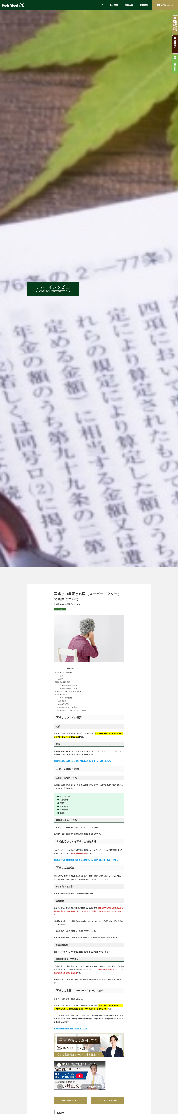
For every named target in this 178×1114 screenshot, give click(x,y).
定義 (60, 676)
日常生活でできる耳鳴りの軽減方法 (68, 691)
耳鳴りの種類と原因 (62, 682)
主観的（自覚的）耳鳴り (67, 685)
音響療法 (61, 701)
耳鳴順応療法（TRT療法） (67, 707)
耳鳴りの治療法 (61, 695)
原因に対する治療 (64, 698)
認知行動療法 (63, 704)
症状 (60, 679)
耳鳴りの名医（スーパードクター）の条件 (70, 710)
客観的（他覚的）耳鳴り (67, 688)
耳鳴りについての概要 (63, 673)
